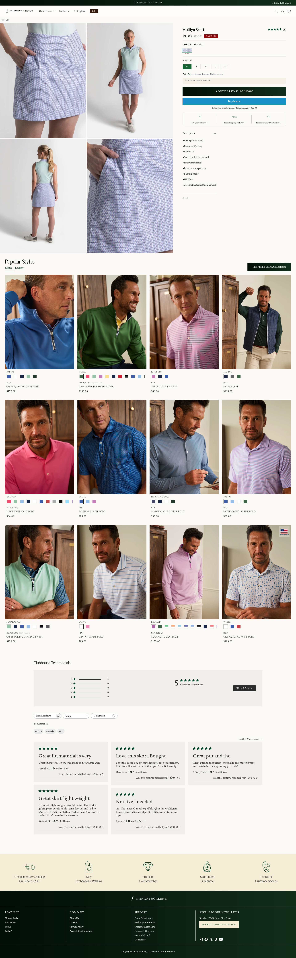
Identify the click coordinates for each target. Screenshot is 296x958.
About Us (74, 918)
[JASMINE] (187, 50)
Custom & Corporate (145, 931)
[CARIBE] (88, 626)
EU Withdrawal (142, 935)
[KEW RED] (153, 626)
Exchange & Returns (145, 922)
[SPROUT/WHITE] (166, 626)
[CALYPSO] (88, 376)
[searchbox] (44, 715)
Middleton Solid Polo (20, 511)
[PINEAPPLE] (107, 376)
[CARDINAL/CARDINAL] (120, 376)
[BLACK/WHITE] (199, 626)
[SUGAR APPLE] (28, 376)
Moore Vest (230, 386)
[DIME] (54, 501)
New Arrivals (11, 918)
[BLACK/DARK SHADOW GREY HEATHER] (126, 376)
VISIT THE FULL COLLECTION (269, 266)
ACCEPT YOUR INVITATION (219, 924)
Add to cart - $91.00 (234, 91)
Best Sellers (10, 922)
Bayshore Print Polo (92, 511)
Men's (8, 268)
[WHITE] (15, 376)
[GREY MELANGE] (232, 376)
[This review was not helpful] (100, 774)
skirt (61, 731)
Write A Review (244, 688)
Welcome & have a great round (148, 2)
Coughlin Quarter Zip (165, 637)
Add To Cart (276, 258)
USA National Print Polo (238, 637)
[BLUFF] (139, 376)
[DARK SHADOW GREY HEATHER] (48, 626)
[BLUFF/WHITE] (192, 626)
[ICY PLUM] (101, 376)
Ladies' (19, 268)
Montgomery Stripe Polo (239, 511)
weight (38, 731)
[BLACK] (61, 501)
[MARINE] (22, 376)
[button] (289, 11)
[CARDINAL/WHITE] (212, 626)
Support (287, 2)
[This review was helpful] (94, 774)
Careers (73, 922)
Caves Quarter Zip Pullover (96, 386)
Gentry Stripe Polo (91, 637)
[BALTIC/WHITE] (186, 626)
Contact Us (140, 939)
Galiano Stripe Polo (164, 386)
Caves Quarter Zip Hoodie (22, 386)
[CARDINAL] (48, 501)
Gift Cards (277, 2)
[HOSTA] (81, 376)
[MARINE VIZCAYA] (153, 501)
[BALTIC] (9, 376)
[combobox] (76, 715)
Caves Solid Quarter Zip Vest (24, 637)
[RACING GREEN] (35, 376)
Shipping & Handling (145, 926)
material (50, 731)
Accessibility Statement (81, 931)
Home (5, 20)
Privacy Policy (77, 926)
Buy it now (234, 101)
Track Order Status (143, 918)
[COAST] (67, 501)
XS (187, 66)
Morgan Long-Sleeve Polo (168, 511)
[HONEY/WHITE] (173, 626)
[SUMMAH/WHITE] (179, 626)
